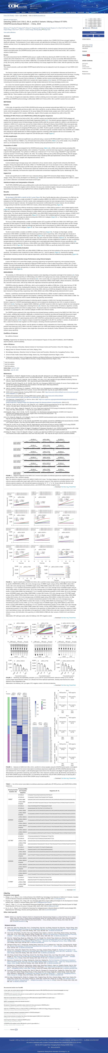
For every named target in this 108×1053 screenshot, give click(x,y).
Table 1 (54, 140)
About (23, 12)
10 (75, 241)
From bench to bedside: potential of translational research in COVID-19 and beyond (21, 1012)
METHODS (85, 63)
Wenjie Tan (47, 29)
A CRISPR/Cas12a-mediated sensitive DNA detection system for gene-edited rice (21, 1023)
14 (39, 306)
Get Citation (93, 32)
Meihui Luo (6, 28)
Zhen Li (22, 29)
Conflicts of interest (86, 68)
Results (84, 65)
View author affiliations (10, 32)
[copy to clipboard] (27, 921)
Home (18, 12)
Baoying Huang (45, 28)
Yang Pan (14, 28)
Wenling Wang (38, 29)
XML (99, 35)
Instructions (59, 12)
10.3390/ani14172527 (52, 906)
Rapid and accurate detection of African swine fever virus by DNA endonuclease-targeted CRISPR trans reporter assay (29, 997)
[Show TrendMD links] (78, 1029)
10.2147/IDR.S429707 (51, 909)
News (87, 12)
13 (13, 304)
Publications (32, 12)
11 (73, 275)
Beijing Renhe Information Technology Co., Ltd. (57, 1051)
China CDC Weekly (9, 15)
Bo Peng (65, 28)
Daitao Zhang (29, 29)
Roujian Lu (53, 28)
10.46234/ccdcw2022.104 (20, 981)
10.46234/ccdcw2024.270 (61, 936)
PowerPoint (72, 487)
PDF (87, 35)
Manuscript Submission (46, 12)
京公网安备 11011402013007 (91, 1040)
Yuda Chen (15, 29)
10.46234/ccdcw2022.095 (70, 968)
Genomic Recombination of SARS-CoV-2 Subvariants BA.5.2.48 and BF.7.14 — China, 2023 (35, 946)
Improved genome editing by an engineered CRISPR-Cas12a (17, 1019)
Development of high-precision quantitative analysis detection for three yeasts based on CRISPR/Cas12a (26, 1005)
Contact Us (94, 12)
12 (37, 278)
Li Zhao (59, 28)
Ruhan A (28, 28)
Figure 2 (38, 197)
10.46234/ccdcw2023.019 (48, 952)
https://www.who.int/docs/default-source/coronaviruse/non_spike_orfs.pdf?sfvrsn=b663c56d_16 (34, 396)
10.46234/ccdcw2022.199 (54, 963)
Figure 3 (57, 252)
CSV (74, 890)
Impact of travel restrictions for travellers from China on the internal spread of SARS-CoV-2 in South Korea (26, 1016)
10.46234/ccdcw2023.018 (55, 958)
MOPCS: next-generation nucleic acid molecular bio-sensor (16, 1001)
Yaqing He (21, 28)
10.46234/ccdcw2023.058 (26, 947)
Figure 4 (19, 269)
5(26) (21, 15)
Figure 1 (51, 133)
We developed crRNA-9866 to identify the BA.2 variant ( (21, 197)
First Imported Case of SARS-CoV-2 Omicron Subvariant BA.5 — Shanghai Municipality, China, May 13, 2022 (41, 979)
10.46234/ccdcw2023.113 (38, 15)
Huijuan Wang (7, 29)
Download (81, 12)
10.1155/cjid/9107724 (59, 898)
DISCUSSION (85, 66)
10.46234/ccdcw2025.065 (56, 930)
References (85, 71)
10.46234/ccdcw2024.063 (37, 942)
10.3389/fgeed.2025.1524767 (44, 902)
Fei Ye (70, 28)
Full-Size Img (65, 487)
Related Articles (86, 73)
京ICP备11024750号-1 (77, 1040)
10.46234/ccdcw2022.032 (56, 975)
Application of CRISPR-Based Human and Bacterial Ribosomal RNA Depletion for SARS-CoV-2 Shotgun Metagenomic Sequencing (31, 1008)
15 (20, 320)
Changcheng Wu (36, 28)
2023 (17, 15)
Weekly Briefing (71, 12)
